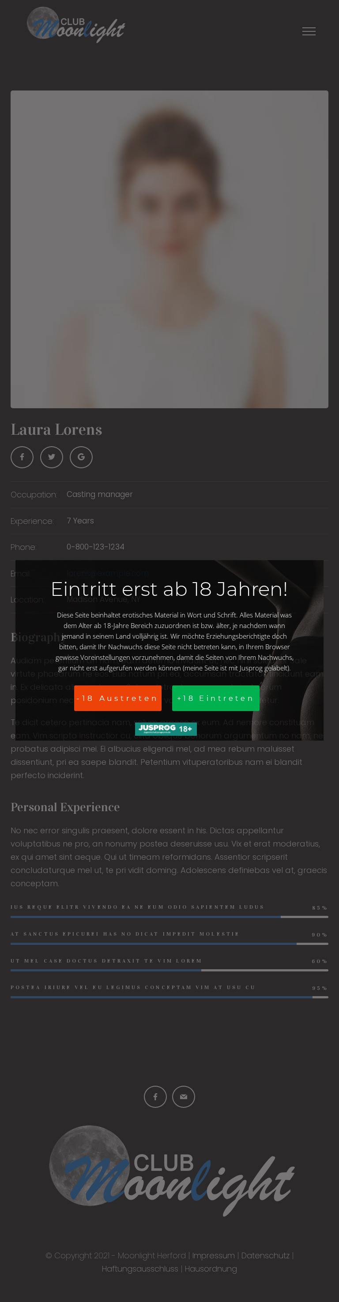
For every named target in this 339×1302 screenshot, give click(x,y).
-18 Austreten (117, 698)
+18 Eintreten (216, 698)
